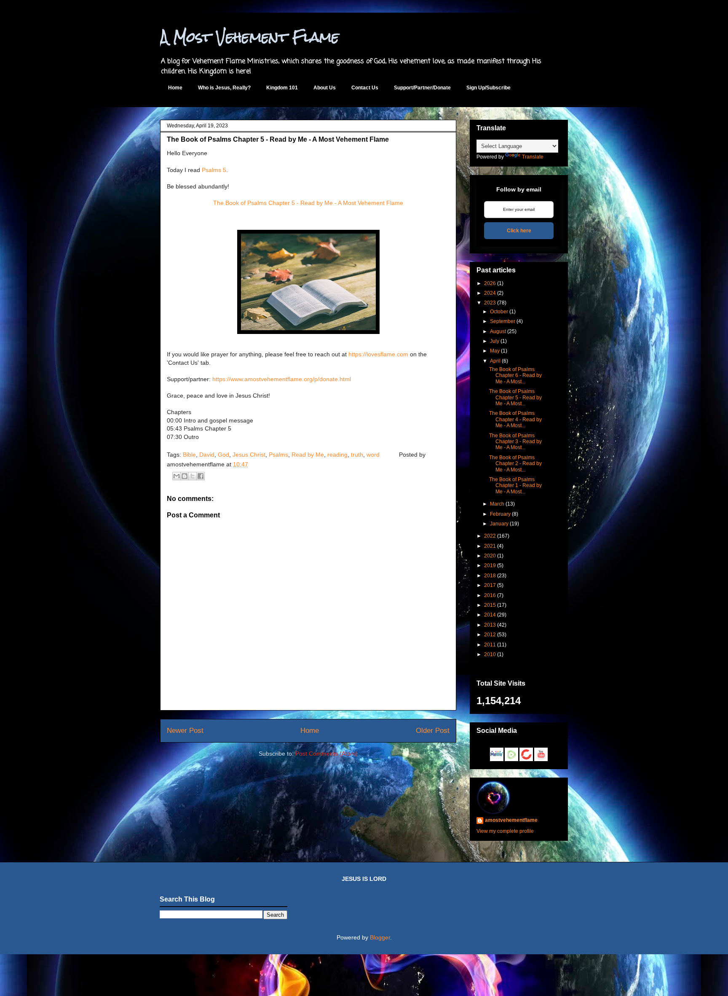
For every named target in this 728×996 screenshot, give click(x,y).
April (495, 361)
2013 (490, 625)
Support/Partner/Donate (422, 88)
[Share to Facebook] (200, 476)
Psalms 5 (214, 170)
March (497, 504)
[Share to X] (192, 476)
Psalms (278, 454)
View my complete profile (505, 831)
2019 (490, 565)
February (500, 514)
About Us (324, 88)
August (498, 331)
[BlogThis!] (184, 476)
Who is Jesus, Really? (224, 88)
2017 (490, 585)
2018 (490, 576)
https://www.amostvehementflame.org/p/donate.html (281, 379)
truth (357, 454)
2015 (490, 605)
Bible (189, 454)
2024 (490, 293)
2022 (490, 536)
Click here (519, 231)
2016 (490, 595)
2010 (490, 654)
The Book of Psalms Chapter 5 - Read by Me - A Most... (515, 397)
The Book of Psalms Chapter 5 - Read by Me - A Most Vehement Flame (308, 202)
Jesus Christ (249, 454)
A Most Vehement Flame (249, 37)
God (223, 454)
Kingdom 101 (282, 88)
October (499, 312)
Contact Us (364, 88)
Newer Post (185, 731)
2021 (490, 546)
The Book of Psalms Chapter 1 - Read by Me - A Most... (515, 485)
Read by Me (308, 454)
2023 (490, 303)
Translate (532, 157)
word (373, 454)
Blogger (380, 937)
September (502, 321)
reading (337, 454)
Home (175, 88)
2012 (490, 635)
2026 (490, 283)
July (494, 341)
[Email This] (176, 476)
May (495, 351)
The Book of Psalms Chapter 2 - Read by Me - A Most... (515, 464)
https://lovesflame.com (378, 354)
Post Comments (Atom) (326, 753)
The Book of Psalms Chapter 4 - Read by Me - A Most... (515, 419)
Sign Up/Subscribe (488, 88)
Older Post (433, 731)
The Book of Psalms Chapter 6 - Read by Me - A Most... (515, 375)
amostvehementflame (511, 820)
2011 (490, 645)
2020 (490, 556)
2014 (490, 615)
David (206, 454)
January (499, 524)
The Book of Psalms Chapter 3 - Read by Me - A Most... (515, 442)
